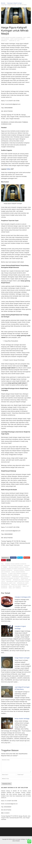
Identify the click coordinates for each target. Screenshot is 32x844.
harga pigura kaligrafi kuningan (14, 3)
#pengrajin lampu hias (8, 583)
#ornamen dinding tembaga (21, 576)
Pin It (4, 560)
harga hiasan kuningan (22, 658)
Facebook (13, 557)
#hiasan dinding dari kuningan (18, 567)
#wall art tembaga (15, 587)
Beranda (3, 3)
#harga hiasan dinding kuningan (15, 563)
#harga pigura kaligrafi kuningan (12, 565)
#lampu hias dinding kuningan (18, 573)
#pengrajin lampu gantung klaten (17, 581)
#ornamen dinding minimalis (10, 575)
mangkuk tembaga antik (23, 597)
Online (8, 169)
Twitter (20, 557)
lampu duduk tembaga (22, 718)
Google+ (27, 557)
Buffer (8, 560)
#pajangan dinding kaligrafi (10, 578)
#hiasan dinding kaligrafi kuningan (12, 568)
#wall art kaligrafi (15, 586)
